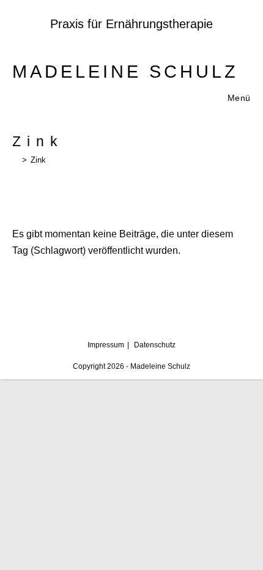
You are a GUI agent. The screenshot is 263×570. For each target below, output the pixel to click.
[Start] (15, 160)
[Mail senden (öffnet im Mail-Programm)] (148, 41)
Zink (38, 160)
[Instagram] (133, 41)
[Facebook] (116, 41)
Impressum (105, 345)
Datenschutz (155, 345)
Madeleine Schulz (125, 71)
